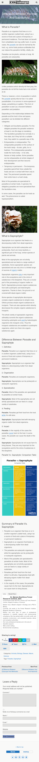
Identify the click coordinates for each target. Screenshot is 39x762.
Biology (19, 653)
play (20, 274)
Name (5, 715)
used (23, 320)
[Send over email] (20, 640)
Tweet (16, 644)
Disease (25, 653)
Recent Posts (12, 594)
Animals (14, 653)
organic (14, 270)
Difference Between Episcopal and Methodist (10, 670)
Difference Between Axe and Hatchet (29, 670)
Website (5, 729)
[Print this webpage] (28, 640)
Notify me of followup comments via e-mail (16, 712)
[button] (12, 757)
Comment (6, 692)
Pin (25, 644)
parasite (13, 45)
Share (5, 644)
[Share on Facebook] (11, 640)
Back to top (20, 747)
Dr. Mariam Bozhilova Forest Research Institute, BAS (17, 598)
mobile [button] (13, 752)
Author (4, 594)
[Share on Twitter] (24, 640)
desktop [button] (26, 752)
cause (11, 433)
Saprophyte (17, 659)
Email (5, 722)
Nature (31, 653)
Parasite (10, 659)
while (4, 415)
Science (6, 656)
